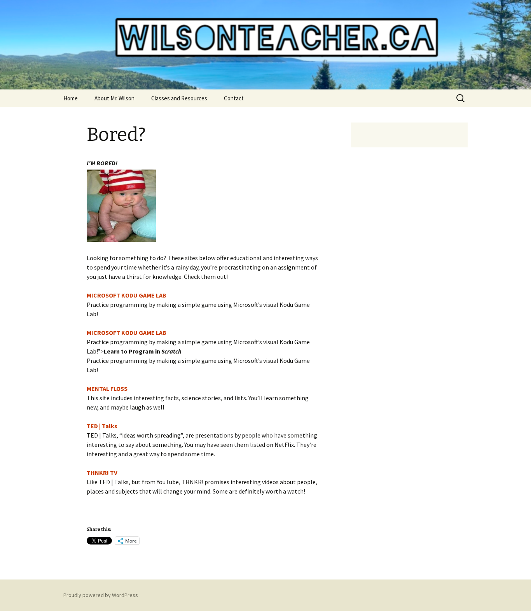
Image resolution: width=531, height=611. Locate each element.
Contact (234, 98)
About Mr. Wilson (114, 98)
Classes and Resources (179, 98)
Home (70, 98)
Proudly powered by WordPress (100, 595)
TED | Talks (102, 426)
